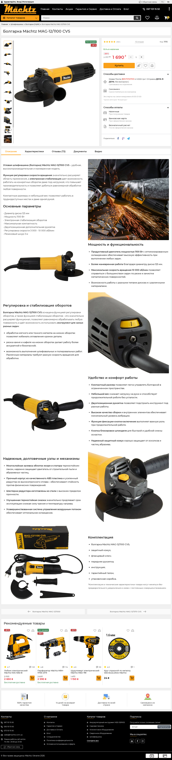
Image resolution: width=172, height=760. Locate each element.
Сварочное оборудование (101, 733)
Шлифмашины (96, 737)
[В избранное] (145, 65)
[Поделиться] (118, 138)
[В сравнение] (152, 65)
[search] (137, 18)
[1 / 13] (55, 85)
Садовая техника (97, 726)
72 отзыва (139, 42)
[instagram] (143, 741)
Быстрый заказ (138, 65)
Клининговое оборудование (102, 730)
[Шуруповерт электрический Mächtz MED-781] (86, 647)
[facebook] (137, 741)
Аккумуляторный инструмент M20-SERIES (107, 722)
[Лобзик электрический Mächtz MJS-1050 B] (19, 647)
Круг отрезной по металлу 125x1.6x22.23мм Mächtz (117, 672)
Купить (119, 65)
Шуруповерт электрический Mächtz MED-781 (85, 672)
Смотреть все (93, 741)
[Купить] (32, 678)
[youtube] (132, 741)
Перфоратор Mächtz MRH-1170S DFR (50, 672)
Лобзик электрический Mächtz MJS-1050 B (16, 672)
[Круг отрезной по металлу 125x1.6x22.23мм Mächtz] (119, 647)
